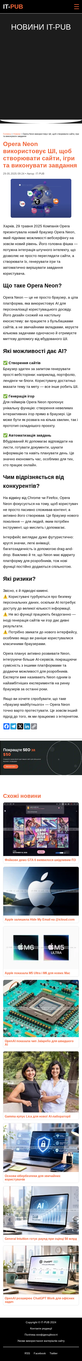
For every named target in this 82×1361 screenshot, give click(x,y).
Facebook (40, 1353)
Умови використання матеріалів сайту (41, 1340)
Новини (16, 134)
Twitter (54, 1353)
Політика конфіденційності (41, 1334)
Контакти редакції (41, 1328)
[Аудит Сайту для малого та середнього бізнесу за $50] (41, 774)
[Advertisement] (41, 72)
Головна (7, 134)
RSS (28, 1353)
